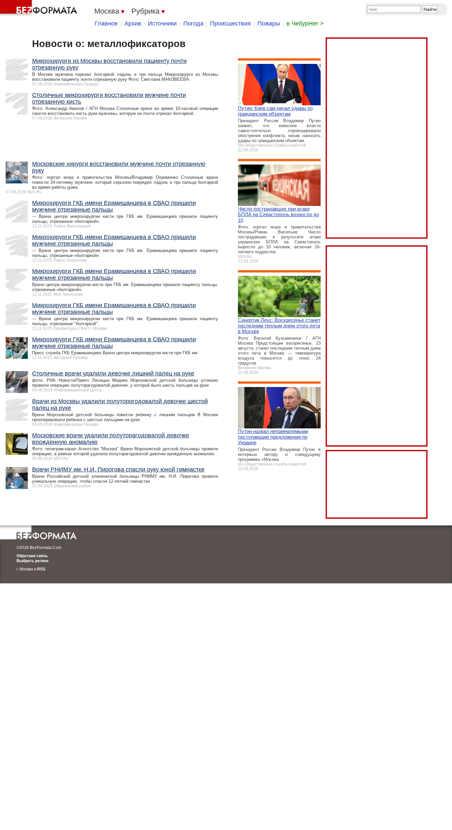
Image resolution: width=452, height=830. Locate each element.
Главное (106, 23)
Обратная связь (32, 556)
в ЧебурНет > (305, 23)
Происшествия (230, 23)
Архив (132, 23)
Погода (193, 23)
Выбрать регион (32, 561)
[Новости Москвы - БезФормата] (39, 8)
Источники (162, 23)
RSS (41, 569)
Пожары (268, 23)
